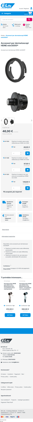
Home (2, 35)
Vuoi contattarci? (5, 400)
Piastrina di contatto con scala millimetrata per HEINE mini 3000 (20, 158)
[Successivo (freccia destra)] (2, 421)
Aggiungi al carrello (27, 153)
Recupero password (6, 389)
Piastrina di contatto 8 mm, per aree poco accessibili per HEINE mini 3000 (20, 176)
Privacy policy (4, 376)
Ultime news (10, 387)
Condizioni (10, 374)
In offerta (3, 387)
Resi (23, 374)
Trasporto (13, 400)
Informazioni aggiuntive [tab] (8, 236)
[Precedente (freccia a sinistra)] (0, 421)
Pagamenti (17, 374)
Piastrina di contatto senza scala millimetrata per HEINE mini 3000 (20, 142)
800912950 (17, 353)
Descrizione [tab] (5, 229)
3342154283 (11, 359)
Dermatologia (7, 281)
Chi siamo (3, 374)
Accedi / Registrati (24, 8)
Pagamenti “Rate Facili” (7, 402)
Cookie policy (13, 376)
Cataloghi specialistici (23, 400)
